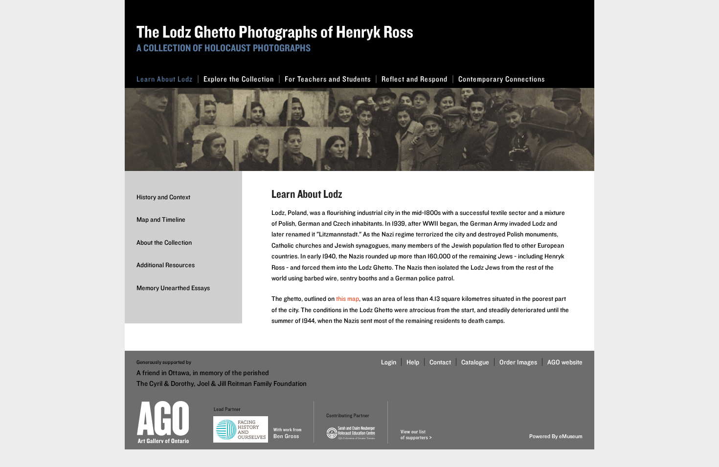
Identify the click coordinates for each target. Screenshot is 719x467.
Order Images (518, 362)
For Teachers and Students (328, 79)
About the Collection (164, 242)
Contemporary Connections (501, 79)
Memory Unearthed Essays (173, 288)
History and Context (163, 197)
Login (388, 362)
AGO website (565, 362)
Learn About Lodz (164, 79)
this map (347, 298)
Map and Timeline (160, 219)
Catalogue (475, 362)
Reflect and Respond (415, 79)
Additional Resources (165, 265)
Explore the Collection (238, 79)
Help (412, 362)
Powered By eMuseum (556, 436)
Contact (440, 362)
